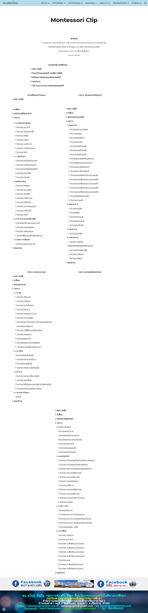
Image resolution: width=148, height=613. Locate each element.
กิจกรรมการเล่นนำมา (24, 334)
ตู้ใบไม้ (18, 397)
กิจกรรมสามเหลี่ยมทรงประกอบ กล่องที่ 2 (84, 179)
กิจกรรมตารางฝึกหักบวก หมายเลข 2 (72, 548)
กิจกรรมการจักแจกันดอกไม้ (26, 206)
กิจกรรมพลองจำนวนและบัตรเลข (70, 440)
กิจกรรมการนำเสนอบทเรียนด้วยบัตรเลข (74, 465)
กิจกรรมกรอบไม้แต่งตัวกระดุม (26, 161)
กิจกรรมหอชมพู (75, 134)
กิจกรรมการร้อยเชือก (24, 173)
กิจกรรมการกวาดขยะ (24, 190)
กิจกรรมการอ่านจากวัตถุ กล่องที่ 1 (27, 376)
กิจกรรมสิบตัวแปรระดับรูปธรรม (81, 163)
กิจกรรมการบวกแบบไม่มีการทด (71, 473)
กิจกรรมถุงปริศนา (76, 258)
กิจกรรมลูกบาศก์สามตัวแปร (79, 171)
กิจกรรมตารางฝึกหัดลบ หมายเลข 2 (71, 568)
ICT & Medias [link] (58, 3)
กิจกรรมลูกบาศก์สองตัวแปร (80, 167)
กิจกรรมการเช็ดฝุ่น (22, 186)
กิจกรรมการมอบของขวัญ (25, 227)
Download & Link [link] (120, 3)
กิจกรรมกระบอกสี (77, 200)
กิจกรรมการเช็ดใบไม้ (23, 211)
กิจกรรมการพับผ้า (22, 136)
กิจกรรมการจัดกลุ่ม (77, 254)
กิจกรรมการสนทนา (23, 301)
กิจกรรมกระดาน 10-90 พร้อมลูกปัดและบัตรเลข (75, 523)
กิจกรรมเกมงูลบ (64, 560)
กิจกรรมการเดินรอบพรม (24, 231)
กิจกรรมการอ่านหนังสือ (25, 318)
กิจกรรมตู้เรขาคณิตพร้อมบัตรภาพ (82, 158)
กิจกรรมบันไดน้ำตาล (77, 138)
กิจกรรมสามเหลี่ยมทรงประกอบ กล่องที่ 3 (85, 183)
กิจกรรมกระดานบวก (66, 539)
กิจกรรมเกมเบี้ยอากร (66, 485)
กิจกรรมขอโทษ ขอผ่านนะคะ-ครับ (28, 223)
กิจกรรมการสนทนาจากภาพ (26, 314)
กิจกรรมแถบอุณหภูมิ (77, 221)
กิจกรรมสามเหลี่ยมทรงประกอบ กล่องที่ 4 (85, 188)
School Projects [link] (74, 3)
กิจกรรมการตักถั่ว (23, 140)
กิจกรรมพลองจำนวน (66, 431)
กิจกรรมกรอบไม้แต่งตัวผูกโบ (27, 165)
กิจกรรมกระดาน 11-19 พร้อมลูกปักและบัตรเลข (75, 519)
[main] (74, 20)
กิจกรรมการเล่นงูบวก (66, 535)
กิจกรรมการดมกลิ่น (76, 242)
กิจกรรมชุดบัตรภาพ (24, 339)
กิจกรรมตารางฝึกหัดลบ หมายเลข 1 (71, 564)
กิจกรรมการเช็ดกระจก (24, 198)
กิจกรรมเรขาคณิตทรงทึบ (78, 250)
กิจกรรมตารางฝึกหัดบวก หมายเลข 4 (72, 556)
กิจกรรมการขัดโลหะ (24, 202)
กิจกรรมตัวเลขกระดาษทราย (69, 435)
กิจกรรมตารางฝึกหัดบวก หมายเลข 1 (71, 543)
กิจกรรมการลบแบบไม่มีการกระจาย (72, 498)
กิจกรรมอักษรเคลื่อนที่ (24, 364)
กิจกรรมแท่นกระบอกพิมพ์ (79, 129)
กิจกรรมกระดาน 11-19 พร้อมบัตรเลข (72, 514)
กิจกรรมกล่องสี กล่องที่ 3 (78, 154)
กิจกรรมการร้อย (22, 215)
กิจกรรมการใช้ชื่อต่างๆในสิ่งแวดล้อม (29, 330)
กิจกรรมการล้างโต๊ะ (23, 194)
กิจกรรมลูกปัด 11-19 (66, 510)
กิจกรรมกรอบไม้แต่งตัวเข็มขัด (26, 169)
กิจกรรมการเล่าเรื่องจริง (25, 305)
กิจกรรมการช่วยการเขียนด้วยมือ (28, 368)
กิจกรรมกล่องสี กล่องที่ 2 (78, 150)
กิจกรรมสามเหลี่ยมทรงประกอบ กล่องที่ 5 (85, 192)
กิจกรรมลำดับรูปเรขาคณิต (80, 196)
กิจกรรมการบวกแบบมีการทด (70, 477)
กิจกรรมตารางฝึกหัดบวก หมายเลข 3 (72, 552)
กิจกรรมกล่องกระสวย (66, 444)
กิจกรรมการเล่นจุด (66, 502)
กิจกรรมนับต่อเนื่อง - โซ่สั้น (68, 527)
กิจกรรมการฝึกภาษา (24, 297)
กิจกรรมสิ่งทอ (75, 213)
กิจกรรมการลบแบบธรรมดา (69, 481)
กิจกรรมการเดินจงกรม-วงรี (25, 244)
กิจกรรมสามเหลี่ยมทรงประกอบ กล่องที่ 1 (84, 175)
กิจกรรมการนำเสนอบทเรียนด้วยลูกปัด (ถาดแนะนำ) (77, 460)
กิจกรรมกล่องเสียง (76, 208)
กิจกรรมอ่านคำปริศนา (24, 380)
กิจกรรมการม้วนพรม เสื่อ (25, 131)
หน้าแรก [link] (44, 3)
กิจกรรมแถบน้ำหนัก (77, 225)
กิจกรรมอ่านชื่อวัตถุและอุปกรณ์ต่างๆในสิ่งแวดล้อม (33, 384)
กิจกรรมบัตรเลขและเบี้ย (67, 448)
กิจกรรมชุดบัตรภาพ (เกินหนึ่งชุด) (28, 343)
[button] (145, 3)
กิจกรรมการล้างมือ (23, 177)
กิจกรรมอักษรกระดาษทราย (26, 359)
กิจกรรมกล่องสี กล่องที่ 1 (78, 146)
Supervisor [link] (90, 3)
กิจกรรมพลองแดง (76, 142)
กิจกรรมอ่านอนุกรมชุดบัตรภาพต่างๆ (29, 388)
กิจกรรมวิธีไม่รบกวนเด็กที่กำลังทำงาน (30, 235)
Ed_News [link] (135, 3)
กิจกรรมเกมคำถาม (23, 309)
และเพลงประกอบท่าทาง (25, 326)
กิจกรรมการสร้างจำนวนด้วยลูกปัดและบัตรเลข (75, 469)
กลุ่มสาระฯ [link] (104, 3)
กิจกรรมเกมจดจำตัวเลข (67, 452)
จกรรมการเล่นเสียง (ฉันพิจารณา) (29, 347)
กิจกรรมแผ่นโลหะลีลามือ (25, 355)
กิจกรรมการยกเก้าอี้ (23, 127)
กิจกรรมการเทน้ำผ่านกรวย (26, 148)
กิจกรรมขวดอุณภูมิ (76, 217)
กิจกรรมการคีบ (21, 152)
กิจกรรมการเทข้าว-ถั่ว (24, 144)
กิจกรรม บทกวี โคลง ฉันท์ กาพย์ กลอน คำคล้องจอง (34, 322)
